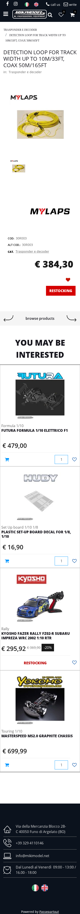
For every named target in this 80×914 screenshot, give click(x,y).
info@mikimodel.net (32, 855)
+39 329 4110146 (30, 843)
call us (55, 4)
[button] (40, 119)
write (73, 4)
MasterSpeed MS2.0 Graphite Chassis (37, 736)
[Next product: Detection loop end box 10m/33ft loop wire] (71, 318)
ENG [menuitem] (37, 4)
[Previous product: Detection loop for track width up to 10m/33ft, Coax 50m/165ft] (8, 318)
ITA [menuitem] (28, 4)
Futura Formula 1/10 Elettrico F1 (34, 430)
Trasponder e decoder (20, 29)
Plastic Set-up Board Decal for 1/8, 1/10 (36, 534)
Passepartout (49, 912)
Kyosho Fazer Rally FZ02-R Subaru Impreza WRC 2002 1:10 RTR (35, 635)
